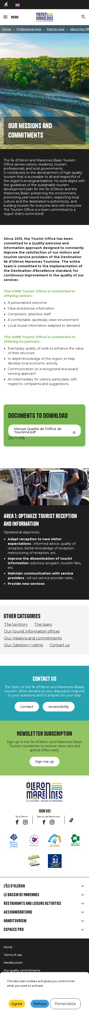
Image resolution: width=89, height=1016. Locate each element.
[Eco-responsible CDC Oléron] (34, 861)
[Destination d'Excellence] (34, 840)
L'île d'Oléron (14, 886)
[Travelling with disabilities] (6, 5)
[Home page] (44, 17)
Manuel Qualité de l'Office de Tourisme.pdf (37, 430)
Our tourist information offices (32, 631)
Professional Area (29, 29)
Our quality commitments (22, 970)
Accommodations (18, 912)
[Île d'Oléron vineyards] (75, 840)
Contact (26, 707)
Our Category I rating (23, 645)
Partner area (55, 29)
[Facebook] (17, 822)
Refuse (39, 1004)
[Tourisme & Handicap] (55, 861)
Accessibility (58, 707)
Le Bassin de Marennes (21, 895)
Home (6, 29)
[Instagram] (25, 822)
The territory (16, 624)
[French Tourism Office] (14, 840)
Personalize (65, 1004)
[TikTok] (71, 820)
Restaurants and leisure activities (32, 903)
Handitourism (15, 921)
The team (43, 624)
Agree (16, 1004)
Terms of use (13, 955)
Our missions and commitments (33, 638)
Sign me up (44, 761)
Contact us (60, 645)
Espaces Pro (14, 930)
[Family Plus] (55, 840)
